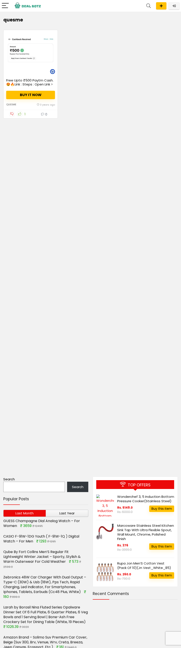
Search (9, 479)
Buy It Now (30, 94)
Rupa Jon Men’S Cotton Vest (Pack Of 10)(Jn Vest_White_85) (144, 565)
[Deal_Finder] (52, 72)
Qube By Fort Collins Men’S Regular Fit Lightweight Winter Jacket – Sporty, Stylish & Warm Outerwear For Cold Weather (42, 556)
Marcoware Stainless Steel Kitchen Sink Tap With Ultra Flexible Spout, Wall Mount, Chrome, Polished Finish (145, 532)
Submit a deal (161, 5)
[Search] (148, 6)
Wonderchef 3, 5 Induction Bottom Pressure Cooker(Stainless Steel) (145, 498)
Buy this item (161, 508)
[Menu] (5, 6)
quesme (11, 104)
